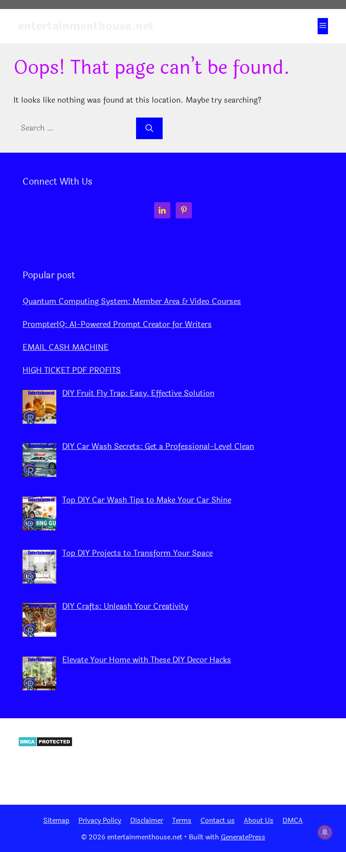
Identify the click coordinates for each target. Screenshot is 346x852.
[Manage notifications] (325, 832)
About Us (258, 821)
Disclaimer (146, 821)
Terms (181, 821)
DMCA (292, 821)
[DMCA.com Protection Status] (45, 745)
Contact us (217, 821)
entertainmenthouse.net (86, 26)
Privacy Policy (99, 821)
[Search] (149, 128)
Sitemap (56, 821)
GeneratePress (243, 837)
